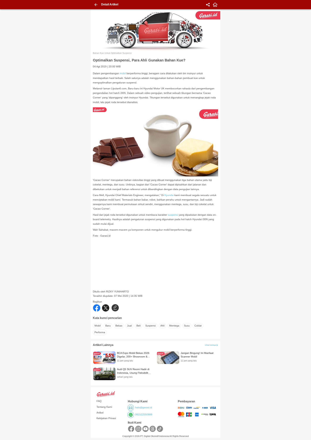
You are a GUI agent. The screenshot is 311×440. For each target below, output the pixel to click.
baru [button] (108, 325)
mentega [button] (174, 325)
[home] (215, 4)
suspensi (173, 214)
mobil (123, 73)
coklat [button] (198, 325)
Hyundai (169, 195)
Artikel (99, 412)
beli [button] (138, 325)
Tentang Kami (104, 406)
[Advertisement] (156, 264)
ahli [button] (162, 325)
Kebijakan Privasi (106, 418)
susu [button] (187, 325)
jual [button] (129, 325)
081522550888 (143, 414)
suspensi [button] (150, 325)
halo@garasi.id (143, 407)
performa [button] (99, 332)
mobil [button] (97, 325)
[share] (207, 4)
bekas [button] (118, 325)
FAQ (99, 401)
